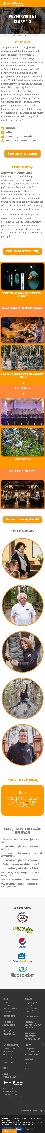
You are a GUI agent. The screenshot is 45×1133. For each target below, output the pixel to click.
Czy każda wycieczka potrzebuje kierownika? (21, 864)
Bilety (5, 1068)
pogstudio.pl (38, 1111)
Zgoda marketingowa (9, 1075)
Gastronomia (7, 1057)
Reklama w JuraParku (33, 1066)
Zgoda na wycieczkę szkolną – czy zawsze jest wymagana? (20, 874)
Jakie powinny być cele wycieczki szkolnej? (20, 869)
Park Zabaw (29, 1014)
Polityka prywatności (9, 1032)
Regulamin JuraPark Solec (10, 1023)
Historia (5, 1003)
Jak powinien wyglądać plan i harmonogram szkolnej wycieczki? (19, 885)
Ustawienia (30, 1129)
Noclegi (5, 1060)
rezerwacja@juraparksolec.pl (13, 1097)
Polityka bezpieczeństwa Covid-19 (33, 1025)
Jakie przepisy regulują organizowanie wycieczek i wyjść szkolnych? (22, 854)
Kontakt (29, 1060)
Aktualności (8, 1016)
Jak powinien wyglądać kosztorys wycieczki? (21, 860)
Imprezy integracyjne (32, 1051)
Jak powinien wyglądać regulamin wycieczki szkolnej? (19, 847)
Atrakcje (29, 999)
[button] (22, 301)
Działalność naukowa (10, 1008)
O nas (5, 999)
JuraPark (28, 1005)
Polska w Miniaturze (32, 1017)
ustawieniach (28, 1125)
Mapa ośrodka (7, 1051)
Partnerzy (6, 1005)
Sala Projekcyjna (31, 1008)
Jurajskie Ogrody (31, 1003)
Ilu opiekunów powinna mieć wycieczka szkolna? (22, 880)
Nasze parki (6, 1011)
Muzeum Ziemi (30, 1011)
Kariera (27, 1069)
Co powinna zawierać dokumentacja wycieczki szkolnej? (20, 841)
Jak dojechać (7, 1054)
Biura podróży (30, 1049)
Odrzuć (18, 1129)
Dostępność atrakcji (9, 1049)
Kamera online (7, 1063)
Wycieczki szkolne (31, 1054)
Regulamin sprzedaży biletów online (32, 1036)
